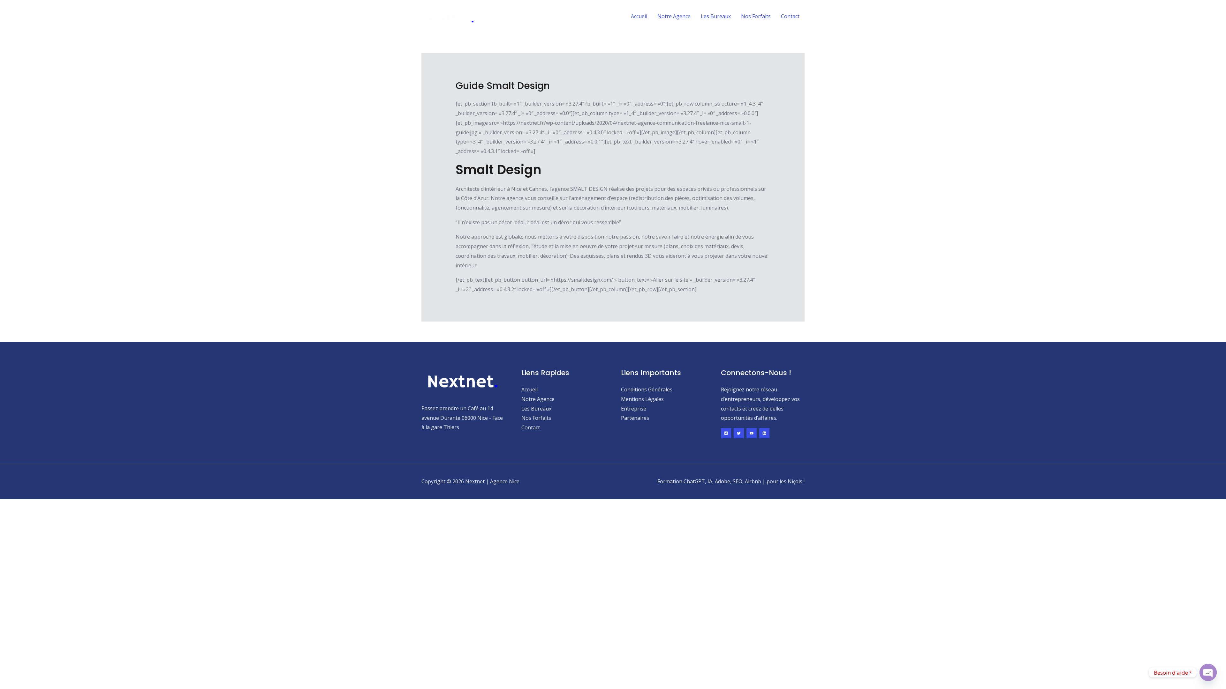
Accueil (639, 16)
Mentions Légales (642, 399)
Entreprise (633, 408)
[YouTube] (751, 433)
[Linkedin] (764, 433)
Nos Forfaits (756, 16)
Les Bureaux (716, 16)
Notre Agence (674, 16)
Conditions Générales (646, 389)
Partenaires (635, 417)
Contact (790, 16)
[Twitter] (739, 433)
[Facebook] (726, 433)
